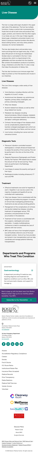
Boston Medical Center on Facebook (4, 344)
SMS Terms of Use (27, 441)
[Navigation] (35, 3)
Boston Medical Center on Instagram (8, 344)
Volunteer (5, 389)
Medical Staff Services (9, 383)
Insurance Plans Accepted (10, 371)
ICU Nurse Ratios (7, 365)
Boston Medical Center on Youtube (21, 344)
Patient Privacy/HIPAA (25, 445)
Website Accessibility (7, 447)
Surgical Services (19, 435)
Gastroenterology (11, 270)
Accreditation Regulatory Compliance (14, 353)
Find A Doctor (6, 362)
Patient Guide (19, 429)
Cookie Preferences (17, 443)
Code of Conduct (6, 443)
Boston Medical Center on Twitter (17, 344)
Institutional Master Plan (10, 368)
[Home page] (10, 312)
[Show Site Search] (30, 3)
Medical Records (7, 374)
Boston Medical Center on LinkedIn (12, 344)
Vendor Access (7, 386)
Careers (4, 356)
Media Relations (7, 380)
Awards (4, 351)
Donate (4, 359)
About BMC (19, 432)
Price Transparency (8, 377)
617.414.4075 (5, 339)
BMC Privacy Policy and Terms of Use (12, 441)
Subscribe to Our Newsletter (17, 300)
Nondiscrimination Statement (10, 445)
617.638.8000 (5, 329)
